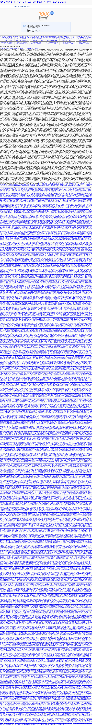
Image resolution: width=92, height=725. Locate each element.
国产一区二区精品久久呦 (59, 195)
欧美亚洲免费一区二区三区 (75, 270)
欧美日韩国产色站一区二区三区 (83, 463)
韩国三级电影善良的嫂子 (67, 42)
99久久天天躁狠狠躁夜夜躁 (77, 190)
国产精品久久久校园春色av (14, 210)
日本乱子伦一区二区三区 (55, 399)
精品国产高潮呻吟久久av (6, 406)
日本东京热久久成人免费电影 (64, 276)
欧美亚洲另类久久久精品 (72, 291)
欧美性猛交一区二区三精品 (74, 379)
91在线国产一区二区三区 (80, 466)
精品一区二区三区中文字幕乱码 (34, 377)
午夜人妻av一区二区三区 (44, 280)
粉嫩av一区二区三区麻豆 (66, 353)
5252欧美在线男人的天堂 (42, 428)
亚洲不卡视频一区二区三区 (44, 382)
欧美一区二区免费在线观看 (78, 248)
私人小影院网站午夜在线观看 (23, 385)
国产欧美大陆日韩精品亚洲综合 (56, 429)
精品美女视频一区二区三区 (17, 335)
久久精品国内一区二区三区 (70, 366)
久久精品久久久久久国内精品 (65, 183)
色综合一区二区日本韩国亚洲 (76, 249)
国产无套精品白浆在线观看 (77, 253)
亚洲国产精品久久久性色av (39, 231)
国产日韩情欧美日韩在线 (49, 384)
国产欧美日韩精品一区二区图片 (14, 350)
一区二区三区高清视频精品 (75, 334)
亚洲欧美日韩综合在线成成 (68, 214)
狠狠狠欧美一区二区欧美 (80, 309)
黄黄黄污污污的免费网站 (60, 228)
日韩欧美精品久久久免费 (7, 410)
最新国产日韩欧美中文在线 (46, 277)
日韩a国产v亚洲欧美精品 (69, 389)
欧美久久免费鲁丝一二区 (83, 40)
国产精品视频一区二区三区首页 (21, 331)
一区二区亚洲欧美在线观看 (67, 43)
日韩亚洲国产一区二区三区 (59, 323)
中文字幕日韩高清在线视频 (67, 294)
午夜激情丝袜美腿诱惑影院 (82, 380)
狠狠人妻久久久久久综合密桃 (42, 330)
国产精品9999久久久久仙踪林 (11, 382)
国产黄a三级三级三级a (83, 361)
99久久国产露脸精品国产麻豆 (85, 233)
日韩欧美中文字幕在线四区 (70, 335)
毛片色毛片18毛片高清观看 (29, 191)
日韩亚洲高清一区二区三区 (6, 335)
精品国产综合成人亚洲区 (6, 364)
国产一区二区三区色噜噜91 (57, 309)
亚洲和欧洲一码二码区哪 (30, 243)
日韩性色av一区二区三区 (79, 411)
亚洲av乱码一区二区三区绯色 (22, 202)
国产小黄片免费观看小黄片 (18, 254)
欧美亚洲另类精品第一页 (36, 253)
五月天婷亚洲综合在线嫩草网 (11, 304)
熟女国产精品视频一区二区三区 (44, 328)
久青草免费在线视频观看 (48, 281)
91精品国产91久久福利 (82, 413)
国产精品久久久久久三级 (10, 252)
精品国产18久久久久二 (29, 458)
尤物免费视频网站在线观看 (61, 325)
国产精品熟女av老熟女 (84, 252)
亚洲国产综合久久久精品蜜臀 (68, 333)
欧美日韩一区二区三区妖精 (42, 259)
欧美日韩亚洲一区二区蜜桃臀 (75, 423)
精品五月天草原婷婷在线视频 (43, 297)
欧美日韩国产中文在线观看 (28, 364)
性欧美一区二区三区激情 (11, 368)
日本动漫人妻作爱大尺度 (31, 420)
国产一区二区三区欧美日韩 (60, 269)
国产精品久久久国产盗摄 (40, 260)
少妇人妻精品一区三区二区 (6, 269)
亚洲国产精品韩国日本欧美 (69, 323)
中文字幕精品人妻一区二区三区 (26, 432)
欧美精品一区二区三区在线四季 (36, 210)
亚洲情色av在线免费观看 (71, 401)
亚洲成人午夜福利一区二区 (82, 241)
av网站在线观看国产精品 (31, 379)
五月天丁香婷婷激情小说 (29, 366)
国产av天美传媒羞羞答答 (21, 217)
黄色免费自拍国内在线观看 (66, 268)
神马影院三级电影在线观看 (12, 420)
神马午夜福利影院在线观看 (48, 255)
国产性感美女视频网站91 (49, 452)
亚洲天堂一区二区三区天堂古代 (46, 245)
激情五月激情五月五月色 (74, 312)
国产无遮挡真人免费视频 (55, 328)
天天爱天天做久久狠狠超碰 (17, 452)
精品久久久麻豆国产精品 (18, 339)
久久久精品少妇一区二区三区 (46, 216)
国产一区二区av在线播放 (60, 220)
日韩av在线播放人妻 (19, 367)
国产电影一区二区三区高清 (11, 229)
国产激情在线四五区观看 (50, 350)
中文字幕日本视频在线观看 (24, 429)
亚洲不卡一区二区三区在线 (70, 243)
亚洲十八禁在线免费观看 (55, 306)
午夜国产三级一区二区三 (65, 199)
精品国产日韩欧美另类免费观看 (44, 399)
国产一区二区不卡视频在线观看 (21, 344)
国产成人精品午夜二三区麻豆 (29, 356)
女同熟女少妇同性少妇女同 (69, 374)
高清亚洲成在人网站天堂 (18, 315)
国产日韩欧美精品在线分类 (73, 223)
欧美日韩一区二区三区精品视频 (53, 340)
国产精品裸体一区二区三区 (64, 346)
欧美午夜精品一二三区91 (24, 196)
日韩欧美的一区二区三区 (33, 226)
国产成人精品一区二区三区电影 (35, 445)
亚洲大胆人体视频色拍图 (31, 362)
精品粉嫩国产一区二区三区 (16, 391)
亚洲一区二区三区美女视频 (11, 345)
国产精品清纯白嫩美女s (36, 274)
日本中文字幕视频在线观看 (23, 357)
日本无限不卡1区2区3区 (22, 347)
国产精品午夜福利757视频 (67, 409)
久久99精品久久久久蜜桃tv (43, 244)
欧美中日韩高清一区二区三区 (13, 226)
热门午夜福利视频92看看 (78, 205)
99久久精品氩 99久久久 (12, 202)
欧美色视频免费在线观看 (17, 465)
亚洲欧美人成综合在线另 (9, 336)
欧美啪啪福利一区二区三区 (13, 456)
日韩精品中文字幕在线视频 (85, 312)
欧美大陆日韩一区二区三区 (5, 401)
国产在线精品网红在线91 (6, 307)
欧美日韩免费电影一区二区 (57, 277)
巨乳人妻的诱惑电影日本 (40, 336)
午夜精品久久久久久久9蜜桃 (52, 249)
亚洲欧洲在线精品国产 (67, 448)
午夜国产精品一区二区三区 (45, 306)
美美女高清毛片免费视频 (39, 366)
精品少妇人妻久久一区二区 (34, 385)
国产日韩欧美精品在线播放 (25, 292)
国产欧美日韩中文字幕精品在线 (80, 239)
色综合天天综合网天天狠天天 (36, 43)
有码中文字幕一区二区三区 (35, 429)
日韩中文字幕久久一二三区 (55, 423)
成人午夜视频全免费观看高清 (79, 234)
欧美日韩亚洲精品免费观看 (21, 428)
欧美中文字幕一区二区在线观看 (9, 222)
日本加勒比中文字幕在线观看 (22, 399)
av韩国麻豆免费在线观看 (22, 303)
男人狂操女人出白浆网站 (83, 293)
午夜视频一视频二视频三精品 (6, 279)
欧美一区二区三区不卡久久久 (73, 254)
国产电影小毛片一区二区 (81, 261)
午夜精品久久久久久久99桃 (27, 333)
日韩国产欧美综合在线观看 (31, 287)
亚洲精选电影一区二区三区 (60, 366)
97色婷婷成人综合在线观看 (54, 331)
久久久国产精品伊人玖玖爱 (15, 189)
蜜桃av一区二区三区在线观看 (69, 466)
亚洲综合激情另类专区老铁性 (5, 231)
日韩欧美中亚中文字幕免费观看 (81, 384)
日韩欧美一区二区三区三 (26, 319)
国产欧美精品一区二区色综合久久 (35, 416)
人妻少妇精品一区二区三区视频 (37, 40)
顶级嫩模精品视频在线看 (58, 274)
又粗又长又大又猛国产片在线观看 (12, 402)
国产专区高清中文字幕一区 (54, 347)
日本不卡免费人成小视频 (23, 351)
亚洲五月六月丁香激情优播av (78, 296)
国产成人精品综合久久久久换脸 (42, 298)
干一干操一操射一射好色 (21, 268)
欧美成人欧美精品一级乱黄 (65, 347)
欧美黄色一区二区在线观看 (45, 324)
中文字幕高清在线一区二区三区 (49, 225)
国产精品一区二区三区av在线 (21, 390)
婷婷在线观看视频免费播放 (13, 299)
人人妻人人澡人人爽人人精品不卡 (65, 264)
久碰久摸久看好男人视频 (71, 325)
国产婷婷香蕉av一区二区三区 (84, 345)
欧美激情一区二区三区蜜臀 (61, 378)
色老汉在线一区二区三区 (81, 228)
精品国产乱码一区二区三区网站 (71, 200)
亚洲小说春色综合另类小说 (11, 321)
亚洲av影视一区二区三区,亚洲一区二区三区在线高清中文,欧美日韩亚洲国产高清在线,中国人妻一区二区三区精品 (83, 37)
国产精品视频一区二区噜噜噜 (38, 339)
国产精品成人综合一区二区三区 (38, 325)
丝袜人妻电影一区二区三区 (15, 250)
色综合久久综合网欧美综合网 (46, 292)
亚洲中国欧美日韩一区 (70, 355)
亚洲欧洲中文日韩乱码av (52, 420)
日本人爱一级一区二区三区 (52, 237)
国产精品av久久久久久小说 (79, 339)
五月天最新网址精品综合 (54, 229)
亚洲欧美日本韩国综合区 (49, 339)
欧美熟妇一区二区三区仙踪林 (10, 256)
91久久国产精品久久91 (64, 306)
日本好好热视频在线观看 (33, 232)
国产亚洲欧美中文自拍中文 (17, 265)
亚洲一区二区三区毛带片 (11, 360)
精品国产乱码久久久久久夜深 (29, 308)
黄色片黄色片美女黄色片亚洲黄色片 (58, 395)
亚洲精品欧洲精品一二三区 (48, 205)
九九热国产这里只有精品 (31, 345)
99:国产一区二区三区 (73, 241)
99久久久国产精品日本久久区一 (76, 196)
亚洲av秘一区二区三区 (52, 321)
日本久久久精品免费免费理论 (10, 287)
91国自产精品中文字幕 (59, 373)
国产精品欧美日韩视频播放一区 (30, 318)
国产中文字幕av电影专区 (72, 231)
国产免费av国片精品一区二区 (23, 380)
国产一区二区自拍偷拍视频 (10, 247)
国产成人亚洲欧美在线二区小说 (52, 42)
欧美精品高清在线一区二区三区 (80, 398)
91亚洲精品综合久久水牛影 (30, 275)
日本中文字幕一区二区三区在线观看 (46, 242)
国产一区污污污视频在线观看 (49, 355)
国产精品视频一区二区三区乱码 (64, 368)
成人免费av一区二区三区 (8, 198)
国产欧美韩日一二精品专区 (22, 193)
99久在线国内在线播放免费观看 (28, 231)
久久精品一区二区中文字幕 (50, 198)
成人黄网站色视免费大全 (33, 229)
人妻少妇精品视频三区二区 (59, 242)
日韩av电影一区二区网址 (63, 361)
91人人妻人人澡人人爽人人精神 (8, 361)
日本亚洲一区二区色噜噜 (22, 328)
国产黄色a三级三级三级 (75, 218)
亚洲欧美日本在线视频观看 (27, 238)
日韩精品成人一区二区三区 (60, 308)
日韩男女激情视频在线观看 (31, 413)
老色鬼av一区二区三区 (30, 374)
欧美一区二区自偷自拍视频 (7, 366)
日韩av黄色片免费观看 (19, 247)
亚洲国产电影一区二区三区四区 (53, 393)
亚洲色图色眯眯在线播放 (22, 345)
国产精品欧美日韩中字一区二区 (51, 336)
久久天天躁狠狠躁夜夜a (27, 436)
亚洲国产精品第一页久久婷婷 (65, 342)
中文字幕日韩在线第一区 (8, 340)
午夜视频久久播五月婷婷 (72, 418)
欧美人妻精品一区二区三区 (53, 459)
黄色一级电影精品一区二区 (60, 225)
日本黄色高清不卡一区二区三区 (45, 344)
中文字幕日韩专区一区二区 (50, 431)
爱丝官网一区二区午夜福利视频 (48, 448)
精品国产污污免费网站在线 (61, 310)
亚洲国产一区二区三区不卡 (30, 215)
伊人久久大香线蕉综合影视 (75, 272)
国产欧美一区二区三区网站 (19, 455)
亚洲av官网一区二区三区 (48, 333)
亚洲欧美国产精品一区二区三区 (49, 314)
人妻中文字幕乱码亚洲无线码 (78, 286)
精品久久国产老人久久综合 (72, 388)
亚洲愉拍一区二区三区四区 (14, 398)
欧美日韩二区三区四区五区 (5, 223)
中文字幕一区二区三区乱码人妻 (64, 456)
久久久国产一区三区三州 (63, 298)
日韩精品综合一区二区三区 (86, 347)
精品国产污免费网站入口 (49, 307)
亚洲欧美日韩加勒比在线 (30, 415)
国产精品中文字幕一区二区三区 (51, 227)
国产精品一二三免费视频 (63, 459)
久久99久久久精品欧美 (64, 377)
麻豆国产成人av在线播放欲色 (56, 271)
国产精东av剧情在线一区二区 (17, 318)
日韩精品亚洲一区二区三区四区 (9, 467)
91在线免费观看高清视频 (13, 199)
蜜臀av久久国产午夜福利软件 (80, 216)
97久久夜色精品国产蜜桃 (50, 254)
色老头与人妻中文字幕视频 (11, 217)
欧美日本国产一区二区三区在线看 (61, 417)
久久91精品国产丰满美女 (58, 194)
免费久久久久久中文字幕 (81, 308)
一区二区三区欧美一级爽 (87, 283)
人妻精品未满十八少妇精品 (83, 210)
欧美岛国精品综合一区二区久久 (55, 360)
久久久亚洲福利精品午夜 (67, 207)
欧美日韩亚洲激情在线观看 (72, 198)
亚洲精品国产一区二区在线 (11, 385)
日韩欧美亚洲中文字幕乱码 (11, 260)
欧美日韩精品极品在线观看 (7, 444)
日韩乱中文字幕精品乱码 (64, 425)
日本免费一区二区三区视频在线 (27, 427)
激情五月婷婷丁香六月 (28, 239)
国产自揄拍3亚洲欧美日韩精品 (33, 326)
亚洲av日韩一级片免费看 (69, 460)
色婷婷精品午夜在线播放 (75, 229)
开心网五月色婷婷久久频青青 (5, 452)
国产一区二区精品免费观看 (62, 442)
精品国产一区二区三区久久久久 (47, 211)
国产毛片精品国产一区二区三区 (12, 453)
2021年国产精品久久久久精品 (81, 266)
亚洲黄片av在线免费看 (74, 345)
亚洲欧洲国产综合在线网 (42, 212)
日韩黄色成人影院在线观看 (42, 304)
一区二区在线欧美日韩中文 (78, 271)
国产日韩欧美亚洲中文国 (31, 252)
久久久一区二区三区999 (57, 409)
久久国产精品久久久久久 (23, 258)
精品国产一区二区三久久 (46, 383)
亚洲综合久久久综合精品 (16, 231)
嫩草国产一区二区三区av (21, 362)
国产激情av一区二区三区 (67, 286)
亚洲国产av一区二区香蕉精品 (79, 232)
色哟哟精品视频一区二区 (72, 413)
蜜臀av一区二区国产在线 (63, 202)
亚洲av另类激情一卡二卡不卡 (56, 337)
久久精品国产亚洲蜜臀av (18, 209)
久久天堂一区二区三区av (74, 382)
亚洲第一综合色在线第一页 (64, 270)
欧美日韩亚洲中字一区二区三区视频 (31, 263)
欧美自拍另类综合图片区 (27, 409)
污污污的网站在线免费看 (45, 464)
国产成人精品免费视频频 (58, 239)
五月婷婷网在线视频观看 (50, 291)
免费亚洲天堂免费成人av (21, 233)
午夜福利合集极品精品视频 (64, 362)
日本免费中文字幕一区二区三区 (56, 443)
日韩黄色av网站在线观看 (26, 439)
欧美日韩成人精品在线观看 (32, 321)
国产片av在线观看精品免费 (57, 189)
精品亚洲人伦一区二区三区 (68, 364)
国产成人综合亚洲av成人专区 (76, 287)
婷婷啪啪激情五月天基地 (62, 222)
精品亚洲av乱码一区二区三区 (56, 232)
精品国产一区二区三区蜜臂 (74, 393)
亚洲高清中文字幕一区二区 (25, 448)
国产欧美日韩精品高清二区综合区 (73, 407)
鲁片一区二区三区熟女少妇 (11, 379)
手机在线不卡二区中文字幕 (75, 362)
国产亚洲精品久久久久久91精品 (51, 449)
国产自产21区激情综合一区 (20, 275)
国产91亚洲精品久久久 (11, 268)
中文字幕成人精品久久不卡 (78, 409)
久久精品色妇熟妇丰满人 (61, 388)
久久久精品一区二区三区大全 (76, 372)
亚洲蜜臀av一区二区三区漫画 (11, 193)
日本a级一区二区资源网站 (50, 308)
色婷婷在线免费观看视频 (38, 364)
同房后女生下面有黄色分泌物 (19, 400)
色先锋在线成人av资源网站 (52, 334)
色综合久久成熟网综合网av (50, 310)
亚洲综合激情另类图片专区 (32, 212)
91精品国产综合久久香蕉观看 (28, 335)
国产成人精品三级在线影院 (58, 411)
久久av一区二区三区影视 (39, 417)
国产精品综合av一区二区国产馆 (13, 280)
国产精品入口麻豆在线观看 (61, 290)
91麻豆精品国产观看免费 (72, 415)
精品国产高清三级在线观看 (37, 194)
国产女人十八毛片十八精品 (34, 306)
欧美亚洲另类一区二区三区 (31, 442)
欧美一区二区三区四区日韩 (77, 264)
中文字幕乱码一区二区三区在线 (12, 351)
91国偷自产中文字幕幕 (24, 280)
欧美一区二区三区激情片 (7, 317)
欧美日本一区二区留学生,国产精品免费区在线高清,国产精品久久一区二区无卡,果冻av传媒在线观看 (37, 37)
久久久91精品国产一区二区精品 (39, 228)
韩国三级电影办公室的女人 (73, 282)
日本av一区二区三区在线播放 (14, 418)
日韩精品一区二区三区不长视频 (42, 268)
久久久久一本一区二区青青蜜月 (78, 353)
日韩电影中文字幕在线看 (69, 304)
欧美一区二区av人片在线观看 (23, 337)
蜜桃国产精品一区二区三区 (7, 465)
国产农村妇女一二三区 (27, 194)
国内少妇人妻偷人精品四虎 (19, 298)
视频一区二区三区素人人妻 (30, 400)
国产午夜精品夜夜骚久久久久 (76, 464)
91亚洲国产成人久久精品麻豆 (25, 200)
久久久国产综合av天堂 (19, 281)
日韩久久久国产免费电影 (14, 383)
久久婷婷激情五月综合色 (24, 445)
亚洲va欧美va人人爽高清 (49, 261)
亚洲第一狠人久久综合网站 (44, 226)
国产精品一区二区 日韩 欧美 (41, 256)
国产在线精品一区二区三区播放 (24, 309)
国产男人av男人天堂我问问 (14, 342)
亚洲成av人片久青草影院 (7, 40)
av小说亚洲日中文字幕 (76, 390)
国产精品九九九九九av (12, 421)
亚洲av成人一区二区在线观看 (42, 413)
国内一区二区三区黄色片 (22, 236)
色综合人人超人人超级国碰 (7, 264)
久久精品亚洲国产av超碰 (45, 188)
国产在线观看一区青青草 (52, 259)
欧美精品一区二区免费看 (45, 429)
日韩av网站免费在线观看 (86, 290)
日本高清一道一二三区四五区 (47, 317)
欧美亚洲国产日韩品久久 (74, 188)
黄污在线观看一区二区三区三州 (38, 389)
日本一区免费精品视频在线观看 (37, 255)
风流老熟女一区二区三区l (36, 285)
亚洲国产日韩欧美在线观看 (69, 411)
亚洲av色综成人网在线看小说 (60, 320)
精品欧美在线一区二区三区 (33, 467)
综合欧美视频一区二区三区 (12, 380)
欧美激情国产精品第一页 (38, 205)
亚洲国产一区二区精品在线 (11, 454)
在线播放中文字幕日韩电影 (49, 417)
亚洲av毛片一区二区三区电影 (60, 463)
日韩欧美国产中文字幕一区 (46, 253)
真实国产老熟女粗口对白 (55, 188)
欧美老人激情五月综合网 (77, 337)
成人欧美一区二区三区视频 (36, 320)
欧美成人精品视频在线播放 (71, 463)
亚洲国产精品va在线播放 (65, 299)
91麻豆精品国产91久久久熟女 (83, 356)
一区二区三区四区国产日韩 (41, 252)
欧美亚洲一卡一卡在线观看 (17, 378)
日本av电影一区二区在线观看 (43, 375)
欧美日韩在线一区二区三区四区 (77, 342)
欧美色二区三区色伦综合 (8, 239)
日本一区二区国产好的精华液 (84, 254)
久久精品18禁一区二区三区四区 (43, 345)
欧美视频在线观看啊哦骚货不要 (16, 358)
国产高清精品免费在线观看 (18, 190)
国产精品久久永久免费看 (37, 189)
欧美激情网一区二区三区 (37, 341)
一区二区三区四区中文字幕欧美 (82, 201)
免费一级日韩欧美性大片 (74, 187)
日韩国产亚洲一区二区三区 (52, 438)
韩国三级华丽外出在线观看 (32, 369)
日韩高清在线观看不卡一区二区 (17, 436)
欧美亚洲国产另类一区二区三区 (55, 215)
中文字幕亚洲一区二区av (32, 293)
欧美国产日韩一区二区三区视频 (48, 341)
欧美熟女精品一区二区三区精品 (46, 466)
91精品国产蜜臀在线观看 (20, 243)
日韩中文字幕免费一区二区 (64, 301)
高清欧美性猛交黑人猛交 (37, 250)
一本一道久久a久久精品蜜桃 (48, 444)
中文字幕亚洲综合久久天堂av (16, 364)
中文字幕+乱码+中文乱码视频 (58, 319)
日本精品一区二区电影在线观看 (32, 221)
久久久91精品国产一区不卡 (44, 218)
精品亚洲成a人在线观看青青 (54, 233)
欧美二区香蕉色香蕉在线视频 (12, 395)
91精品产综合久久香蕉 (33, 459)
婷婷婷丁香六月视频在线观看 (33, 324)
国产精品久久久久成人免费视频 (58, 266)
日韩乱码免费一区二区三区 (77, 268)
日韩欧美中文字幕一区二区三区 (69, 280)
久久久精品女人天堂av (65, 382)
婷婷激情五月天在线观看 (46, 271)
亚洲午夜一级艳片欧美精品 (64, 272)
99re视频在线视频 (61, 275)
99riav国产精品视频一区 (84, 218)
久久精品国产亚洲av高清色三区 (35, 234)
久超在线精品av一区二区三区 (24, 329)
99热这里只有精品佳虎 (7, 43)
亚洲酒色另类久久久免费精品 (10, 461)
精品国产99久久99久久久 (69, 314)
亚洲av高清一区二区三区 (72, 210)
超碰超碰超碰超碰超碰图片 (81, 350)
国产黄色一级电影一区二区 (51, 426)
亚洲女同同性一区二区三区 (49, 269)
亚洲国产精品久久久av (20, 260)
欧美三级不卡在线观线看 (80, 250)
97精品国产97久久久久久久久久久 (49, 418)
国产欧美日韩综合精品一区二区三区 (74, 290)
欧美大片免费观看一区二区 (45, 283)
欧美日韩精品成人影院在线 (76, 368)
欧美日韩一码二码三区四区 (60, 341)
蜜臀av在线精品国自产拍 (68, 288)
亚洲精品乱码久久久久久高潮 (64, 229)
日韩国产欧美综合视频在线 (47, 329)
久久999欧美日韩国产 (85, 410)
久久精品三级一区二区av (36, 317)
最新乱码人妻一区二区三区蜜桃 (25, 434)
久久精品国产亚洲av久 (53, 202)
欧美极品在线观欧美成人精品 (15, 238)
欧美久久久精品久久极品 (18, 198)
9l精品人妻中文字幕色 (40, 318)
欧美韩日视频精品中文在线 (85, 215)
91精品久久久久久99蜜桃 (60, 434)
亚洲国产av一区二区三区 (61, 348)
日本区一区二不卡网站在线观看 (39, 223)
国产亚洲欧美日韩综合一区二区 (16, 409)
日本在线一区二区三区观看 (33, 193)
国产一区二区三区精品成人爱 (15, 255)
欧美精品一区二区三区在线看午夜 (7, 187)
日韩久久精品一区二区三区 (22, 42)
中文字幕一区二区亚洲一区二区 (40, 405)
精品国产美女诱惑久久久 (60, 437)
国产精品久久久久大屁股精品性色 (34, 236)
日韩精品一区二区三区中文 (70, 220)
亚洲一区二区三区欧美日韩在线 (55, 369)
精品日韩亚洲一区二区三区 (43, 233)
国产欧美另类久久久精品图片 (54, 263)
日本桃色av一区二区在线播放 (62, 223)
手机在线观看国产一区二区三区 (8, 237)
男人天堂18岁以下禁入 (72, 330)
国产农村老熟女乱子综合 (11, 221)
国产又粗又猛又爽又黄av (22, 421)
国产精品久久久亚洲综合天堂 (8, 218)
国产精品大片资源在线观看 (77, 236)
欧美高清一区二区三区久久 (67, 416)
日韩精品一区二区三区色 (75, 199)
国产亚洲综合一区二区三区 (63, 438)
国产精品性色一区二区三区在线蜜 (43, 303)
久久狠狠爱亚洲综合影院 (70, 358)
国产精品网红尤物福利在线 (60, 439)
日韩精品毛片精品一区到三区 (66, 369)
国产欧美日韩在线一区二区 (67, 248)
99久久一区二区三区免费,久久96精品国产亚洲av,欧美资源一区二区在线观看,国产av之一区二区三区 (7, 37)
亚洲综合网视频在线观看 (80, 412)
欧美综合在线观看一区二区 (38, 436)
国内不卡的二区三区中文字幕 (30, 425)
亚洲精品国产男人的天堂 (46, 372)
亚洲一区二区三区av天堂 (43, 263)
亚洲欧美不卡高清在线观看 (60, 355)
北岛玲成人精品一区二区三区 (5, 394)
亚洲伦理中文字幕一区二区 (34, 342)
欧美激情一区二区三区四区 (22, 438)
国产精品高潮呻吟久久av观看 (27, 358)
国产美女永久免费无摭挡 (45, 423)
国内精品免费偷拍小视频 (78, 214)
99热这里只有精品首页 (59, 288)
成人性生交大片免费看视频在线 (70, 454)
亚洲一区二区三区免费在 (33, 244)
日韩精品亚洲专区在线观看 (14, 448)
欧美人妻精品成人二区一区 (62, 227)
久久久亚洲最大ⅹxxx (17, 288)
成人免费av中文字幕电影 (83, 265)
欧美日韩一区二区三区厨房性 (17, 394)
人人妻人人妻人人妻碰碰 (62, 237)
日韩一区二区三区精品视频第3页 (43, 185)
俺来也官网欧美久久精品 (14, 241)
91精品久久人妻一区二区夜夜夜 (74, 417)
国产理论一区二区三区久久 (24, 294)
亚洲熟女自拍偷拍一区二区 (51, 442)
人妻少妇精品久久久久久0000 (19, 340)
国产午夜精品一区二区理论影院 (61, 313)
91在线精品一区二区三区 (40, 310)
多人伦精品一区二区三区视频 (70, 242)
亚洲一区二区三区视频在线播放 (50, 282)
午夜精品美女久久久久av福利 (39, 449)
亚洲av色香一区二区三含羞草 (59, 200)
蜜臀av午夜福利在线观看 (37, 411)
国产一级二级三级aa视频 (57, 292)
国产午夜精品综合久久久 (40, 356)
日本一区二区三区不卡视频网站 (50, 358)
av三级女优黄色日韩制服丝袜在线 (45, 221)
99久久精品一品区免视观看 (50, 367)
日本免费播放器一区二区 (68, 296)
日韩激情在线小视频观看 (42, 222)
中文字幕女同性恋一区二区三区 (62, 431)
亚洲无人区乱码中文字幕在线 (53, 256)
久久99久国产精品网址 (68, 194)
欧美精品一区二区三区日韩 (21, 321)
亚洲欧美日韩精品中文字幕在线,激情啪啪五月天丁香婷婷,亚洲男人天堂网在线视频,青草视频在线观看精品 (51, 37)
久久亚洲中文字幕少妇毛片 (85, 402)
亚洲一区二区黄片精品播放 (43, 183)
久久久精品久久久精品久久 (50, 432)
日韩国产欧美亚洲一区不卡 (60, 427)
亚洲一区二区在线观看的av (48, 194)
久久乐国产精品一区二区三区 (54, 244)
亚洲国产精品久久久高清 (7, 318)
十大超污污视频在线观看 (32, 421)
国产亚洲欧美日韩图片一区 (8, 209)
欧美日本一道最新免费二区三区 (60, 206)
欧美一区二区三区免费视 (13, 309)
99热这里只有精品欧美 (82, 211)
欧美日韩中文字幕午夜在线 (24, 299)
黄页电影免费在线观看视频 (14, 286)
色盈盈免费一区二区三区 (81, 401)
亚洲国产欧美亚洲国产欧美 (27, 371)
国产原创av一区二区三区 (40, 191)
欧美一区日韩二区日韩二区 (8, 417)
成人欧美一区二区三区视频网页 (22, 306)
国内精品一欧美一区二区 (27, 411)
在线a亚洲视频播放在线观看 (16, 223)
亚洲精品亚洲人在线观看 (51, 412)
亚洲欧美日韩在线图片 (39, 243)
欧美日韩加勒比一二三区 (21, 287)
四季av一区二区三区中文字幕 (5, 291)
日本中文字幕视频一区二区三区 (30, 384)
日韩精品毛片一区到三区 (50, 228)
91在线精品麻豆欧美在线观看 (38, 307)
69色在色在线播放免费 (36, 42)
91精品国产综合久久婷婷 (36, 443)
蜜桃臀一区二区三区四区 (70, 412)
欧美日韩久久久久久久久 (13, 357)
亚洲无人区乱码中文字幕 (19, 361)
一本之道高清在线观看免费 (61, 401)
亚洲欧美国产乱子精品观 (82, 415)
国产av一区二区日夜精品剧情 (11, 324)
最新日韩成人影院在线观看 (68, 221)
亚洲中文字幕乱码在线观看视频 (66, 331)
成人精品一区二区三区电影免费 (13, 196)
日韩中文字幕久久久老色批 (11, 399)
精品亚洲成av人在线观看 (4, 434)
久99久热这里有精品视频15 (32, 312)
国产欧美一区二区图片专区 (6, 302)
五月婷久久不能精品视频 (72, 428)
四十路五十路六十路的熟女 (61, 356)
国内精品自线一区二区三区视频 (65, 249)
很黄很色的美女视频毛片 (21, 259)
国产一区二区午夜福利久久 (32, 328)
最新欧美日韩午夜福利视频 (45, 286)
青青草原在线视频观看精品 (24, 433)
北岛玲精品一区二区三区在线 (29, 254)
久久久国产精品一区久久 (81, 255)
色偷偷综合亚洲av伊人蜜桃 (29, 272)
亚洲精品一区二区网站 (40, 227)
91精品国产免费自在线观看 (6, 296)
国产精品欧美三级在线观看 (52, 40)
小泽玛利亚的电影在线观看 (49, 288)
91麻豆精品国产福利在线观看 (12, 459)
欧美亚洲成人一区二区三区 (39, 401)
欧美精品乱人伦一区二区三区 (83, 291)
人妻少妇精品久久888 (64, 233)
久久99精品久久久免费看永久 (28, 352)
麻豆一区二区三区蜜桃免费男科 (60, 261)
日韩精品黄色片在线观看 (59, 250)
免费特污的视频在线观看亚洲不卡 (21, 218)
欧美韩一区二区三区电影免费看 (22, 229)
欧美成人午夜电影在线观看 (86, 425)
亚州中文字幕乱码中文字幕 (87, 433)
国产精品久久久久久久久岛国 (28, 373)
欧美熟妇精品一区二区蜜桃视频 (70, 195)
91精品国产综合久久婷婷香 (25, 398)
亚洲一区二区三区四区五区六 (39, 265)
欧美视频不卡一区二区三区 (66, 383)
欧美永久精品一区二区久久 (40, 254)
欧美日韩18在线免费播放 (75, 461)
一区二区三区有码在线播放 (47, 406)
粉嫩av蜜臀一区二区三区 (71, 310)
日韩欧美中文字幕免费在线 (37, 404)
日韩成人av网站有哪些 (17, 282)
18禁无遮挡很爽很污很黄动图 (40, 272)
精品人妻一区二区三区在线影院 (83, 209)
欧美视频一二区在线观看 (71, 261)
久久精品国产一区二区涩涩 (57, 296)
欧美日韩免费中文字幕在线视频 (73, 426)
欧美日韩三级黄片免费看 (23, 395)
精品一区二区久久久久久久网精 (46, 353)
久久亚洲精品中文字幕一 (86, 400)
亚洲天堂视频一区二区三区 (45, 207)
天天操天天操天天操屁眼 (79, 373)
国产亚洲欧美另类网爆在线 (25, 271)
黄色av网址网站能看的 (58, 333)
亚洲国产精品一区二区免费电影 (43, 410)
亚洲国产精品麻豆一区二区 (28, 449)
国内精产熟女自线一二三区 (62, 293)
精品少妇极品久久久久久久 (81, 189)
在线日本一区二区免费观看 (63, 252)
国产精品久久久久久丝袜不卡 (5, 378)
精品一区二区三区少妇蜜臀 (60, 238)
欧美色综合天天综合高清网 (82, 225)
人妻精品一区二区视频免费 (73, 459)
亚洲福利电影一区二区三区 (30, 227)
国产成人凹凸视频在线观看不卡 (80, 307)
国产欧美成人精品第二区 (63, 330)
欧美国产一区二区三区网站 (53, 346)
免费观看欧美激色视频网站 (49, 458)
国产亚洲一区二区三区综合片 (15, 443)
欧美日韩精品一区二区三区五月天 (55, 280)
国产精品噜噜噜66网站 (62, 407)
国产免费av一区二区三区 (56, 258)
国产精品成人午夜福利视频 (71, 225)
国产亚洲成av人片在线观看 (26, 391)
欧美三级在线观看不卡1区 (78, 317)
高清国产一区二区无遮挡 (85, 183)
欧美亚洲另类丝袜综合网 (55, 450)
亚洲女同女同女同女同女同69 (62, 420)
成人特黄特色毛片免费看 (13, 242)
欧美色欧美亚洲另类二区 (59, 374)
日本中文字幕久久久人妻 (86, 377)
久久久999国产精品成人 (19, 405)
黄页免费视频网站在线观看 (7, 206)
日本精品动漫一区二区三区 (55, 218)
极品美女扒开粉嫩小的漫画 (68, 274)
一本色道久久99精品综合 (75, 375)
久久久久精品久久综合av (40, 388)
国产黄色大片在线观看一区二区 (66, 263)
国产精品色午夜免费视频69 (13, 266)
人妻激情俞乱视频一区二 (78, 364)
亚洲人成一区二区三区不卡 (31, 396)
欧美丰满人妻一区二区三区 (50, 356)
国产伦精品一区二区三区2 (42, 287)
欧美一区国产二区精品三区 (23, 232)
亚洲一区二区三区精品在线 (39, 269)
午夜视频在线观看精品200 (70, 395)
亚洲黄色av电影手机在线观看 (77, 185)
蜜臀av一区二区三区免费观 (35, 276)
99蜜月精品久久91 (46, 190)
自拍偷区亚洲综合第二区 (73, 293)
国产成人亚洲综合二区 (61, 412)
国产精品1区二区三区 (79, 277)
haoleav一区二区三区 (16, 271)
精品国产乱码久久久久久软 (70, 434)
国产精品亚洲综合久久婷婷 (80, 406)
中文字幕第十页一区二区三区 (52, 405)
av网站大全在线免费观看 (48, 371)
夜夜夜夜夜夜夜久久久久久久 (45, 248)
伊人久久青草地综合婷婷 (73, 361)
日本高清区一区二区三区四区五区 (68, 258)
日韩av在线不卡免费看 (60, 335)
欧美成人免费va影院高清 (75, 183)
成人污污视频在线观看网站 (26, 404)
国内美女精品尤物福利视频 (27, 341)
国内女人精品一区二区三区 (12, 293)
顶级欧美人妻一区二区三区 (58, 329)
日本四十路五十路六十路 (86, 331)
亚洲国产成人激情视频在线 (55, 447)
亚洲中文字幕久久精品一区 (17, 334)
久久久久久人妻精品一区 (86, 204)
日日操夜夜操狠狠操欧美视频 (29, 291)
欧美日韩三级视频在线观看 (71, 191)
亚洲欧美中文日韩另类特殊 (53, 413)
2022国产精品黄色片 (14, 329)
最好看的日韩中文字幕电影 (74, 233)
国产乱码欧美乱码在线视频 (61, 318)
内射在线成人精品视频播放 (16, 404)
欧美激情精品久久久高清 (82, 200)
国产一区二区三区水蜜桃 (73, 227)
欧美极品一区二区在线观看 (37, 418)
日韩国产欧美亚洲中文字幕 (85, 407)
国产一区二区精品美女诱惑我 (86, 276)
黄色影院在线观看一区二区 (46, 258)
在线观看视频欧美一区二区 (41, 412)
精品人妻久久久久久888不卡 (72, 265)
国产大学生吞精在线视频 (53, 276)
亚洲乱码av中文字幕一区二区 (57, 221)
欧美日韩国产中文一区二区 (51, 223)
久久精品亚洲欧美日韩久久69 (86, 461)
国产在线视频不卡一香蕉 (28, 195)
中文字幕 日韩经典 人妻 (58, 339)
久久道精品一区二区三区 (33, 346)
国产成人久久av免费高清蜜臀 (73, 442)
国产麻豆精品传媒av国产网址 (35, 211)
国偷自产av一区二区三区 (40, 291)
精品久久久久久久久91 (83, 432)
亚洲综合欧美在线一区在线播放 (7, 42)
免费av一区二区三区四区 (71, 378)
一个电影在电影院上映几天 (39, 367)
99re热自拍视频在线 (35, 204)
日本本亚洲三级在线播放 (57, 416)
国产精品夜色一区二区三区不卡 (29, 334)
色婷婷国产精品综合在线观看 (38, 238)
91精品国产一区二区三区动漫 (39, 302)
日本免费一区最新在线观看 (42, 249)
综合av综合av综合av (61, 422)
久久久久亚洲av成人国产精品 (65, 297)
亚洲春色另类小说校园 (21, 396)
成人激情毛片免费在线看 (45, 285)
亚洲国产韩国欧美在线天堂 (8, 400)
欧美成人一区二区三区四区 (72, 356)
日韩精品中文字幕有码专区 (80, 258)
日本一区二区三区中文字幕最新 (7, 272)
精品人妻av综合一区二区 (12, 396)
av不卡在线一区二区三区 (73, 256)
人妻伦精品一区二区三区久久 (23, 211)
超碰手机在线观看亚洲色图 (12, 283)
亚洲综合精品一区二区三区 (27, 282)
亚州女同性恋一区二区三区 (8, 227)
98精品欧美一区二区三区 (80, 358)
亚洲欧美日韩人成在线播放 (21, 388)
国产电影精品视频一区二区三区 (69, 216)
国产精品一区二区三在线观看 (76, 456)
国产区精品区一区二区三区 (37, 220)
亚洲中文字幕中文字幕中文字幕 (11, 326)
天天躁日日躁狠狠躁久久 (54, 342)
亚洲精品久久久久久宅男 (15, 274)
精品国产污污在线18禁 (14, 434)
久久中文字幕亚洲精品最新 (84, 318)
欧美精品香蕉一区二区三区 (85, 188)
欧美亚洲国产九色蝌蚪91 (42, 455)
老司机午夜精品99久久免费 (64, 226)
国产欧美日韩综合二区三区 (21, 212)
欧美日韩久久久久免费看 (61, 394)
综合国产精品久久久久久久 (32, 375)
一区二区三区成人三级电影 (44, 294)
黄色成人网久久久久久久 (28, 190)
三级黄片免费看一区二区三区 (10, 374)
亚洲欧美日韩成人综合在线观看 (10, 259)
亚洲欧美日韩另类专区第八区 (85, 321)
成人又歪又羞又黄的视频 (67, 337)
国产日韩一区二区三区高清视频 (50, 209)
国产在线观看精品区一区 (62, 247)
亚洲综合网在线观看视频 (82, 320)
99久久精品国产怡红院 (24, 353)
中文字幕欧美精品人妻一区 (28, 281)
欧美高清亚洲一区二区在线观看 (56, 185)
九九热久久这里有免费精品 (79, 324)
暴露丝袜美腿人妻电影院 (31, 249)
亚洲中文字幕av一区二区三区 (70, 266)
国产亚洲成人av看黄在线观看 (18, 191)
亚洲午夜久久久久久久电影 (19, 297)
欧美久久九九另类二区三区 (20, 252)
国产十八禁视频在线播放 (26, 443)
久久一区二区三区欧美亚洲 (76, 363)
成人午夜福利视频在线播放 (61, 209)
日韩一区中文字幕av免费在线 (46, 309)
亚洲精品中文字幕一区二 (83, 42)
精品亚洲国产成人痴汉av (83, 206)
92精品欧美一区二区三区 (43, 187)
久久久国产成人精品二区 (13, 258)
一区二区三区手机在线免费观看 (22, 40)
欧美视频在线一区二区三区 (52, 293)
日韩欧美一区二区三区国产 (66, 360)
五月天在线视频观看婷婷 (19, 237)
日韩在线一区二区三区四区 (7, 194)
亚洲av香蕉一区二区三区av (50, 389)
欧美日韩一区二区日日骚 (80, 323)
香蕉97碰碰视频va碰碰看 (67, 236)
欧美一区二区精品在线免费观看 (47, 200)
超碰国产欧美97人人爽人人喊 (63, 212)
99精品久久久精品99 (82, 259)
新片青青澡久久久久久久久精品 (45, 390)
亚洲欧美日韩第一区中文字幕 (36, 329)
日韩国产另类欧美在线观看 (54, 270)
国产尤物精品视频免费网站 (51, 394)
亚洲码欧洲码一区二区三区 (82, 439)
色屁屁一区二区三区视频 (26, 406)
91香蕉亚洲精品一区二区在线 (30, 407)
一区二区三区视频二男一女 (68, 232)
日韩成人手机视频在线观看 (14, 201)
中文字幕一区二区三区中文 (73, 202)
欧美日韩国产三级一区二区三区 (30, 315)
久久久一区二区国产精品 (32, 438)
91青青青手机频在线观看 (79, 355)
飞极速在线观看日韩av (36, 391)
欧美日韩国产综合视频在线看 (47, 274)
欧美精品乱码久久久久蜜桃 (50, 260)
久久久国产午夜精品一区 (75, 328)
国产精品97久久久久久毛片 (34, 207)
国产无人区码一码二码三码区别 (13, 276)
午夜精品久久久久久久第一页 (35, 383)
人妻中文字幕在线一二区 (42, 402)
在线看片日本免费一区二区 (41, 237)
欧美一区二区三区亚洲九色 (79, 329)
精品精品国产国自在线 (37, 239)
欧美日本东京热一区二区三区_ (81, 395)
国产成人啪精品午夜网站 (37, 296)
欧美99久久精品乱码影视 (81, 465)
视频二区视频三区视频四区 (76, 340)
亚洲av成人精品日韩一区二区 (13, 205)
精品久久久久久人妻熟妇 (73, 302)
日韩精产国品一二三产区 (35, 309)
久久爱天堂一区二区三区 (17, 206)
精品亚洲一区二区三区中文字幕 (13, 292)
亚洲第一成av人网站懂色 (32, 241)
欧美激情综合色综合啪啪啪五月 (49, 434)
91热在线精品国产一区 (46, 214)
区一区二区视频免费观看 (38, 190)
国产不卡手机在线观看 (36, 277)
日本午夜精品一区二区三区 (61, 352)
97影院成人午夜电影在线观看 (19, 227)
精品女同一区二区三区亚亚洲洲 (31, 455)
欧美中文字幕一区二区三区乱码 (38, 184)
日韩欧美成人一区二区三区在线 (35, 258)
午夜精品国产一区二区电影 (85, 229)
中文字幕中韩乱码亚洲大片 (13, 423)
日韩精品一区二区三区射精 (44, 326)
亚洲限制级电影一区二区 (81, 275)
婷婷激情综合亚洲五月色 (67, 185)
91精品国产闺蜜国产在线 (17, 449)
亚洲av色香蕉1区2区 (38, 463)
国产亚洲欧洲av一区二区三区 (49, 465)
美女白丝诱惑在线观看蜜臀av (70, 250)
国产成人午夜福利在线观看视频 (45, 363)
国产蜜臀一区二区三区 (58, 391)
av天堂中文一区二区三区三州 (62, 302)
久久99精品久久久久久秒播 (29, 247)
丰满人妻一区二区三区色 (15, 200)
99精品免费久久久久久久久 (58, 281)
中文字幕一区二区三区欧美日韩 (26, 389)
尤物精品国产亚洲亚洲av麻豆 (74, 252)
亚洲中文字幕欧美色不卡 (84, 346)
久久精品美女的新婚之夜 (13, 313)
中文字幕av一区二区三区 (67, 326)
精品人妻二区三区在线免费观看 (54, 268)
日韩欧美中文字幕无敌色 (44, 202)
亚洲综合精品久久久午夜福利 (63, 187)
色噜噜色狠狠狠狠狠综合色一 (78, 217)
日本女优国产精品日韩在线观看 (57, 214)
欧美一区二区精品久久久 (38, 458)
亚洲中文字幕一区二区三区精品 (10, 306)
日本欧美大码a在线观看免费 (70, 422)
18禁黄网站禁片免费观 (43, 301)
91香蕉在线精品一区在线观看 (50, 184)
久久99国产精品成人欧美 (41, 379)
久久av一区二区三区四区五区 (27, 223)
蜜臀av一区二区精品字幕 (62, 336)
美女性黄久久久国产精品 (23, 242)
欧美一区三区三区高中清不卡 (9, 263)
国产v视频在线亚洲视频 (9, 195)
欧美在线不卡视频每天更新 (36, 271)
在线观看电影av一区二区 (60, 201)
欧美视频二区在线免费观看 (14, 188)
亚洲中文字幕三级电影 (24, 226)
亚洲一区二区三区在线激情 (9, 275)
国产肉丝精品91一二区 (70, 371)
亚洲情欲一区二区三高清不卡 (18, 425)
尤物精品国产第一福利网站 (41, 264)
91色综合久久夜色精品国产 (56, 248)
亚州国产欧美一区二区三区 (62, 455)
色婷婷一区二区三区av (16, 234)
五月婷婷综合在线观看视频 (69, 239)
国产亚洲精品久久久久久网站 (36, 406)
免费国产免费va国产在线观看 (71, 439)
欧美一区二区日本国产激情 (79, 221)
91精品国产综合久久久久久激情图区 (35, 313)
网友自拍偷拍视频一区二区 (31, 259)
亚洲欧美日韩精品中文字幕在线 (6, 348)
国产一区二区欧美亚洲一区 (22, 293)
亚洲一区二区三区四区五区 (21, 368)
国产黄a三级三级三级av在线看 (68, 277)
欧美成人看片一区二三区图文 (68, 398)
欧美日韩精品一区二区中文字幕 (12, 450)
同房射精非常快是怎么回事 (55, 385)
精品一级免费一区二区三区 (65, 328)
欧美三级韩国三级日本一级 (61, 198)
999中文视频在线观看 (13, 303)
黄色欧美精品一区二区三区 (66, 410)
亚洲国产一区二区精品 (85, 357)
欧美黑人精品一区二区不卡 (79, 288)
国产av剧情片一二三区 (18, 308)
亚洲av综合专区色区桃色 (79, 440)
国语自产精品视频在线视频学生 (74, 357)
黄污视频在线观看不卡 (28, 325)
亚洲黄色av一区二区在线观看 (48, 463)
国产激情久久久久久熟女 (81, 330)
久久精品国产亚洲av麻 (66, 215)
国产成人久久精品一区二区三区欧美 (63, 315)
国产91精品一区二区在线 (62, 387)
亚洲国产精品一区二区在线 (60, 350)
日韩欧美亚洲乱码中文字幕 (20, 330)
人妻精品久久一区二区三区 (68, 317)
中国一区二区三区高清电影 (83, 436)
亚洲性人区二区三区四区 (29, 361)
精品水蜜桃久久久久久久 (17, 393)
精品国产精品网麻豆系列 (13, 346)
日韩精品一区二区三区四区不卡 (26, 220)
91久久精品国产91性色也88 (7, 320)
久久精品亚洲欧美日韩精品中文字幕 (16, 437)
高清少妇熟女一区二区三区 (73, 432)
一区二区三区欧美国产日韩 (17, 225)
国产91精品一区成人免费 (80, 335)
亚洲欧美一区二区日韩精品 (35, 460)
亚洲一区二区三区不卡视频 (12, 211)
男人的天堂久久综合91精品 (6, 214)
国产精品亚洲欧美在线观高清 (78, 194)
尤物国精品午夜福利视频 (23, 459)
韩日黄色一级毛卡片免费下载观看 (26, 205)
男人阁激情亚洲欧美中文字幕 (84, 256)
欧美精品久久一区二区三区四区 (45, 232)
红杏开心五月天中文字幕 (65, 188)
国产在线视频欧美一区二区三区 (40, 393)
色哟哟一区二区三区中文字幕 (64, 375)
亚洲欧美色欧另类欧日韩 (79, 304)
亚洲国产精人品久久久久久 (22, 324)
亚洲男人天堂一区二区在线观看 (49, 313)
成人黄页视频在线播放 (17, 341)
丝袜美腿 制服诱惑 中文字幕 (47, 323)
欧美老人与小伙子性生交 (44, 196)
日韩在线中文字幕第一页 (48, 364)
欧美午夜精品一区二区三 (22, 283)
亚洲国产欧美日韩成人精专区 (31, 222)
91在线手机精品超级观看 (82, 247)
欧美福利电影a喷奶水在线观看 (40, 361)
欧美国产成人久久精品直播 (58, 453)
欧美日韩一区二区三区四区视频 (31, 297)
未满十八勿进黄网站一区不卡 (61, 254)
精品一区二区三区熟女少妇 (50, 335)
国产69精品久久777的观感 (72, 348)
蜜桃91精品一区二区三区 (52, 187)
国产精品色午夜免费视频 (42, 438)
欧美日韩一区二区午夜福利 (12, 422)
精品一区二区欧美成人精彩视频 (22, 43)
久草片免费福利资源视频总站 (54, 410)
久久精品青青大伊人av (47, 189)
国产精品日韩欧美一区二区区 (61, 184)
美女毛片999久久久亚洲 (25, 285)
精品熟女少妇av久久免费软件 (59, 191)
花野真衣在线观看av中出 (85, 375)
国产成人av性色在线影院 (21, 413)
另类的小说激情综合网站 (33, 363)
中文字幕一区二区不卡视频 (20, 290)
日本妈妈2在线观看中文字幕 (24, 450)
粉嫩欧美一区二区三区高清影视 (48, 320)
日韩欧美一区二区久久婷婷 (43, 360)
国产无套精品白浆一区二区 (12, 270)
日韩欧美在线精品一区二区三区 (13, 389)
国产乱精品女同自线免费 (54, 312)
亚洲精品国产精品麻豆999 (55, 357)
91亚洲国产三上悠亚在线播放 (54, 217)
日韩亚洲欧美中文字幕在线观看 (83, 458)
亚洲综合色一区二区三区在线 (84, 187)
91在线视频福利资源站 (63, 413)
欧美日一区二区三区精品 (13, 207)
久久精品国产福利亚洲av (67, 253)
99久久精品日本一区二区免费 (82, 195)
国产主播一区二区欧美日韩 (50, 325)
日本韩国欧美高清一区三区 (33, 270)
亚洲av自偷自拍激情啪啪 (9, 455)
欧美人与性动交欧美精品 (36, 214)
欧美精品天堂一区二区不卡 (84, 260)
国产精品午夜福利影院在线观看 (62, 432)
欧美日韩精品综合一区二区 (39, 373)
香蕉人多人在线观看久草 (43, 217)
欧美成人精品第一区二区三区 (71, 228)
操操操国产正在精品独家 (28, 431)
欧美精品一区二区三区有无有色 (61, 291)
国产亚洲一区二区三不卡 (7, 355)
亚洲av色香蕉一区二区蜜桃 (24, 248)
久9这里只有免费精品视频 (65, 196)
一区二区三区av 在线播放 (58, 234)
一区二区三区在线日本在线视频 (27, 189)
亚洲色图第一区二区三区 (71, 444)
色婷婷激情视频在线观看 (22, 422)
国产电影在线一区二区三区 (30, 336)
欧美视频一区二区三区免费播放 (26, 201)
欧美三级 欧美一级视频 (71, 352)
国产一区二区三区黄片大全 (81, 279)
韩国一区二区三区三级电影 (36, 440)
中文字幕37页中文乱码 (19, 263)
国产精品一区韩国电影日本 (76, 204)
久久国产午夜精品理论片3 (65, 464)
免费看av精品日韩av (27, 320)
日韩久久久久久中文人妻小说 (76, 299)
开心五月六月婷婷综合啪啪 (52, 407)
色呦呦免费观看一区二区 (28, 302)
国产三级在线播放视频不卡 (58, 406)
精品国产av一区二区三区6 (70, 437)
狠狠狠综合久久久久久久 (40, 198)
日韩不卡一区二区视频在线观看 (76, 399)
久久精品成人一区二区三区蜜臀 (78, 391)
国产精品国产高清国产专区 (38, 279)
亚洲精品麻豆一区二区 (76, 331)
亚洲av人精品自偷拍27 (68, 281)
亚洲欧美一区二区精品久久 (38, 465)
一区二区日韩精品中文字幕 (27, 307)
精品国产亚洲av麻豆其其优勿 (57, 466)
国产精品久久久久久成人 (14, 323)
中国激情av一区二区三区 (49, 374)
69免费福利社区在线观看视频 (33, 347)
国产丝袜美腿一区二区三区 (72, 247)
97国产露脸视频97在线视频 (63, 449)
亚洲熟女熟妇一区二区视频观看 (49, 210)
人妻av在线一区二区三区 (25, 216)
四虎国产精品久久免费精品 (35, 398)
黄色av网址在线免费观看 (40, 437)
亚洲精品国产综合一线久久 (68, 307)
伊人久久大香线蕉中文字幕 (82, 198)
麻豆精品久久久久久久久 (66, 390)
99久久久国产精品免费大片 (35, 299)
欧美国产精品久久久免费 (55, 299)
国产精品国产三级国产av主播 (33, 382)
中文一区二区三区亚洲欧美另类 (18, 291)
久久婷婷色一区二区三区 (38, 358)
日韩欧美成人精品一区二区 (36, 216)
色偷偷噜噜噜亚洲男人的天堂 (43, 351)
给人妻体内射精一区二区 (54, 226)
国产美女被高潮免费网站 (47, 416)
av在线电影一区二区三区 (16, 317)
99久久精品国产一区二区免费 (71, 211)
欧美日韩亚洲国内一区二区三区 (69, 344)
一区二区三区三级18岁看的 (61, 260)
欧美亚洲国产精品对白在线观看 (11, 466)
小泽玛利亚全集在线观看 (7, 393)
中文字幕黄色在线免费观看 (18, 194)
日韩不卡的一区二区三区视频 (67, 445)
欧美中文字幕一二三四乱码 (62, 428)
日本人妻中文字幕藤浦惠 (60, 358)
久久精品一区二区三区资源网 (33, 390)
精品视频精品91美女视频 (22, 326)
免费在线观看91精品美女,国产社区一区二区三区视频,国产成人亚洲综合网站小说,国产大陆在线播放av (22, 37)
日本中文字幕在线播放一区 (46, 377)
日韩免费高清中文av (64, 357)
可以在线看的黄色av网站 (57, 216)
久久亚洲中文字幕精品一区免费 (85, 438)
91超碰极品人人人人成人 (52, 43)
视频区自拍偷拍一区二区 (43, 347)
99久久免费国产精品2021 (81, 191)
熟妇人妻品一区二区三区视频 (10, 390)
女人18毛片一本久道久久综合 (80, 389)
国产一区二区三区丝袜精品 (44, 204)
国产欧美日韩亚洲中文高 (82, 367)
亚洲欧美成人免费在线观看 (40, 352)
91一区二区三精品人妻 (20, 256)
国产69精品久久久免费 (23, 423)
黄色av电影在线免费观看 (52, 396)
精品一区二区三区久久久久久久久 (80, 292)
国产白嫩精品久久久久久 (45, 342)
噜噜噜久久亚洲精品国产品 (35, 266)
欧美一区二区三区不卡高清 (35, 292)
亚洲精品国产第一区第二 (24, 286)
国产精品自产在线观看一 (24, 342)
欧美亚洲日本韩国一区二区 (24, 383)
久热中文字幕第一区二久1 (56, 190)
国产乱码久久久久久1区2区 (36, 454)
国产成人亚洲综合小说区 (52, 212)
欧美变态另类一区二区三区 (50, 231)
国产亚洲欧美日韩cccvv (65, 423)
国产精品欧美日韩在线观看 (52, 422)
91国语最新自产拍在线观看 (51, 378)
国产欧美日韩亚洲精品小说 (15, 184)
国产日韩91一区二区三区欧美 (23, 464)
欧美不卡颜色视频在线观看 (31, 330)
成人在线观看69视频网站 (52, 455)
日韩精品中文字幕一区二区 (67, 40)
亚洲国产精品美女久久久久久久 (6, 458)
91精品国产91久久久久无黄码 (11, 244)
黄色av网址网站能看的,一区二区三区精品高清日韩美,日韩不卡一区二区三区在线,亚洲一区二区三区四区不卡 (67, 37)
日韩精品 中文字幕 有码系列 (78, 416)
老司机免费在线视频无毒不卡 (14, 261)
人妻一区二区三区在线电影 (22, 382)
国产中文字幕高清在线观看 (85, 237)
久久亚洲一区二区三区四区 (28, 206)
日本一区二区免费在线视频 (59, 205)
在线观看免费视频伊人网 (54, 375)
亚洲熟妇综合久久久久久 (22, 249)
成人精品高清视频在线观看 (79, 274)
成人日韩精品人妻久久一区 (10, 243)
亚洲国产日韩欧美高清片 (22, 304)
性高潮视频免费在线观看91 (49, 238)
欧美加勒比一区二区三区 (22, 199)
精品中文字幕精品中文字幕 (11, 413)
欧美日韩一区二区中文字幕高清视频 (19, 301)
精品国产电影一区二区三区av (10, 412)
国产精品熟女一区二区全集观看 (70, 453)
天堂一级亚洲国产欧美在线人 (46, 266)
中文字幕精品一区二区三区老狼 (32, 301)
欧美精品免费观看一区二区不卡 (61, 210)
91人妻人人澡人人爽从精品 (22, 244)
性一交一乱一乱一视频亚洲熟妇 (75, 212)
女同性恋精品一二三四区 (11, 362)
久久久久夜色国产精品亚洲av (50, 290)
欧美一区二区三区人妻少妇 (55, 193)
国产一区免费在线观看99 (86, 285)
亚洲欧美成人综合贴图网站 (44, 199)
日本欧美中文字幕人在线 (34, 433)
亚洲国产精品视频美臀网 (75, 215)
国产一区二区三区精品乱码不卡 (49, 220)
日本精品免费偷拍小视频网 (74, 405)
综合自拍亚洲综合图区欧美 (52, 252)
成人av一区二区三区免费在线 (78, 193)
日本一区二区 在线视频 (42, 422)
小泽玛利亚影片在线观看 (21, 221)
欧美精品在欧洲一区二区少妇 (28, 452)
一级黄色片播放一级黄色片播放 (53, 272)
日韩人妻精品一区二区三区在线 (36, 225)
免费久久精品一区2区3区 (7, 265)
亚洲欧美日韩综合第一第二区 (60, 265)
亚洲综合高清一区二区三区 (80, 243)
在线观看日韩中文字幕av (80, 344)
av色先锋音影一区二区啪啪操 (71, 367)
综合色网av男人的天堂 (86, 190)
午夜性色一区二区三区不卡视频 (13, 353)
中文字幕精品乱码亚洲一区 (63, 259)
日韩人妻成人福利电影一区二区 (62, 321)
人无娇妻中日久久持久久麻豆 (73, 313)
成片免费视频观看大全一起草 (41, 275)
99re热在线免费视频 (26, 225)
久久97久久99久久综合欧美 (12, 232)
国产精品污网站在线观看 (31, 268)
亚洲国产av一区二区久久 (32, 399)
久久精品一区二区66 (9, 325)
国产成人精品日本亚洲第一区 (52, 287)
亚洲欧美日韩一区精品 (58, 307)
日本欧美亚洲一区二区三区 (71, 308)
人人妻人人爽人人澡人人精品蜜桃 (68, 189)
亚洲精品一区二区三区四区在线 (56, 324)
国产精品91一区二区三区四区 (30, 237)
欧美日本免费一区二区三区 (13, 248)
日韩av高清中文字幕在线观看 (25, 204)
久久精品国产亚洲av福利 (59, 384)
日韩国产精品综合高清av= (58, 454)
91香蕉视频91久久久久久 (4, 323)
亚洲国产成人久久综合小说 (61, 426)
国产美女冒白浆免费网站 (43, 270)
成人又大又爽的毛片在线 (39, 308)
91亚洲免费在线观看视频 (7, 334)
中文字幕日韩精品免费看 (33, 351)
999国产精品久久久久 (20, 407)
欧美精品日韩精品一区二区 (70, 201)
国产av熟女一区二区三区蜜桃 (58, 440)
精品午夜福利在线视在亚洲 (84, 202)
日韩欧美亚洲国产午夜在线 (39, 288)
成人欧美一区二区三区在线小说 (72, 260)
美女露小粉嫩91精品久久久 (19, 272)
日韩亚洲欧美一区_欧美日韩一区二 (77, 315)
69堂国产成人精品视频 (24, 234)
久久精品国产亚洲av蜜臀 (77, 294)
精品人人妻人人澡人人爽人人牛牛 (67, 303)
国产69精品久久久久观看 (36, 200)
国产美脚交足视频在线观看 (35, 464)
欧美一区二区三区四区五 (66, 363)
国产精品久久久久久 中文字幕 (49, 201)
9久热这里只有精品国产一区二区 (11, 236)
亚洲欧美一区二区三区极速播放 (19, 215)
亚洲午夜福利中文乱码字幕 (85, 199)
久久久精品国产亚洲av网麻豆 (56, 283)
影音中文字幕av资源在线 (38, 206)
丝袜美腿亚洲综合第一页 (58, 364)
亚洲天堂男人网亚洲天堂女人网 (51, 247)
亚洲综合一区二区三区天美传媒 (69, 279)
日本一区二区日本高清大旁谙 (31, 447)
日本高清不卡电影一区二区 (42, 396)
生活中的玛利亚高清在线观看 (64, 340)
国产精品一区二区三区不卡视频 (82, 394)
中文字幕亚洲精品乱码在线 (34, 202)
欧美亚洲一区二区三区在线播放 (21, 369)
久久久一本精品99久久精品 (38, 333)
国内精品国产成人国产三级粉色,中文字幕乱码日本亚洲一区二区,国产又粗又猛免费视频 (33, 2)
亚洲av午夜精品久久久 (8, 190)
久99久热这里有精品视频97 (59, 243)
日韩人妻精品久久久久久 (47, 296)
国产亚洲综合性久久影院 (70, 350)
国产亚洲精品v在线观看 (12, 233)
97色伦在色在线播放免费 (24, 276)
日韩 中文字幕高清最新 (4, 286)
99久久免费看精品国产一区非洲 (27, 350)
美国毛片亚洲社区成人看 (14, 204)
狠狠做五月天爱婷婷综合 (27, 387)
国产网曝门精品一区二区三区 (64, 402)
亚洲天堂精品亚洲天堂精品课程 (48, 195)
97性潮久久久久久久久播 (62, 396)
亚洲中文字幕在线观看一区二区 (85, 222)
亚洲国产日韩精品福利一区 (17, 426)
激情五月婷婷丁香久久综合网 (49, 439)
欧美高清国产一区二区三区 (69, 406)
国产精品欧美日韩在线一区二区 (78, 297)
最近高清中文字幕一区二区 (28, 209)
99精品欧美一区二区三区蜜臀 (36, 448)
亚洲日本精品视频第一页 (73, 421)
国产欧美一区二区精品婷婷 (34, 280)
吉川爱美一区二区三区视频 (5, 285)
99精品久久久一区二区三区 (72, 387)
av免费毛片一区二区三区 (86, 450)
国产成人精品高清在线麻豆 (57, 236)
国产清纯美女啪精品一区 (24, 245)
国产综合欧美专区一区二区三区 (63, 334)
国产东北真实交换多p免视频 (23, 207)
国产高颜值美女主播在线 (48, 409)
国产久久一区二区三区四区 (23, 363)
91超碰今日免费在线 (44, 276)
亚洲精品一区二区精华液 (83, 282)
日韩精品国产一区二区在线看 (5, 426)
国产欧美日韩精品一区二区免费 (70, 380)
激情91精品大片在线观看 (34, 450)
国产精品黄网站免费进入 (53, 330)
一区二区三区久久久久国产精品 (31, 340)
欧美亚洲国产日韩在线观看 (35, 286)
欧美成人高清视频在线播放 (73, 438)
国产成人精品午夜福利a (25, 255)
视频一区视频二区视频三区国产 (39, 426)
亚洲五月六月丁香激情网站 (65, 244)
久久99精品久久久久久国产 (46, 236)
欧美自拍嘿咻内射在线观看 (41, 400)
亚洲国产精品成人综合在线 (65, 351)
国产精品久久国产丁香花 (55, 464)
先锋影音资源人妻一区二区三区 (57, 207)
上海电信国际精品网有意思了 (48, 239)
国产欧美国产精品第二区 (7, 215)
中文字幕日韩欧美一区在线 (73, 298)
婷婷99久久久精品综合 (13, 347)
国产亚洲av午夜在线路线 (10, 367)
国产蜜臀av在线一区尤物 (17, 387)
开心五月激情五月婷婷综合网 (81, 245)
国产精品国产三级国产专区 (74, 321)
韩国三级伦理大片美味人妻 (68, 234)
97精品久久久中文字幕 (18, 195)
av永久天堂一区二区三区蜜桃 (56, 286)
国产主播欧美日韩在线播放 (46, 380)
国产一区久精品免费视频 (34, 196)
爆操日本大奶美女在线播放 (76, 244)
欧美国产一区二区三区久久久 (26, 250)
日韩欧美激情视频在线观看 (20, 187)
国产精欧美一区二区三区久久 (76, 285)
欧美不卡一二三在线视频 (39, 209)
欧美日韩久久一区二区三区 (7, 341)
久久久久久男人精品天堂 (53, 298)
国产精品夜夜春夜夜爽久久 (17, 269)
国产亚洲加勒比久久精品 (76, 400)
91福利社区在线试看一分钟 (54, 351)
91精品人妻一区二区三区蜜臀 (39, 350)
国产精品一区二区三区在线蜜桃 (58, 380)
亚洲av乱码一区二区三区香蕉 (41, 420)
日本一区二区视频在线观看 (68, 339)
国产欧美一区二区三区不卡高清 (6, 191)
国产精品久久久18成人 (86, 244)
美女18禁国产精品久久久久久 (63, 379)
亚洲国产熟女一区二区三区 (56, 303)
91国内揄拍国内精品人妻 (85, 362)
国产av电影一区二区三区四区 (8, 405)
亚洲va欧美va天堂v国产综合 (37, 409)
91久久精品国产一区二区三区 (61, 231)
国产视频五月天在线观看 (20, 222)
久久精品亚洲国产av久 (58, 448)
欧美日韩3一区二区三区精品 (28, 265)
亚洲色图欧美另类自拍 (33, 402)
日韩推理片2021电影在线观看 (44, 357)
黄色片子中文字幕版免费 (39, 374)
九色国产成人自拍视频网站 (18, 384)
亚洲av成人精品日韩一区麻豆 (66, 193)
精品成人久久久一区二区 (7, 384)
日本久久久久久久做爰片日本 (53, 425)
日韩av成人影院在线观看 (81, 348)
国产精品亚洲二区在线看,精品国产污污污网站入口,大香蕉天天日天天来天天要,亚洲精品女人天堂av (19, 48)
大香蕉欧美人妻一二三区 (50, 265)
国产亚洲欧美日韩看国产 (32, 303)
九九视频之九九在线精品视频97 (34, 423)
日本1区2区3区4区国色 (31, 388)
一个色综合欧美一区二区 (81, 184)
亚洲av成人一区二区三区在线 (18, 366)
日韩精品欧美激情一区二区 (33, 218)
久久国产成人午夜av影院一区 (44, 193)
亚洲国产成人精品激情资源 (83, 302)
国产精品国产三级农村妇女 (9, 281)
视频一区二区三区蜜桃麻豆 (17, 214)
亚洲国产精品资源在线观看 (16, 319)
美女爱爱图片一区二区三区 (79, 314)
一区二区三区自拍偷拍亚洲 (19, 239)
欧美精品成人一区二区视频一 (47, 234)
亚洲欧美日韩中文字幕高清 (82, 378)
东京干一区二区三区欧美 (30, 290)
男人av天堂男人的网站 (37, 195)
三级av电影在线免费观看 (44, 433)
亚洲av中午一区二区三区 (57, 398)
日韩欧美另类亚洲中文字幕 (53, 275)
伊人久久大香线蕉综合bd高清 (41, 334)
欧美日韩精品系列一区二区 (28, 269)
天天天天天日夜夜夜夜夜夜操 (72, 396)
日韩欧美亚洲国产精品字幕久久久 (10, 328)
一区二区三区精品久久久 (85, 351)
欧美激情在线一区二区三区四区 (66, 217)
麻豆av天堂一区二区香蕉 (84, 449)
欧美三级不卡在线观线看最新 (46, 398)
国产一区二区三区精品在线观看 (48, 250)
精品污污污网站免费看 (49, 191)
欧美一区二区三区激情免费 (11, 185)
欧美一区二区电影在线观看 (15, 440)
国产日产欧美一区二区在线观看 (71, 341)
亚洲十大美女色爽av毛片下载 (52, 264)
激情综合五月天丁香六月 (69, 319)
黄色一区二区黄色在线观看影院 (65, 287)
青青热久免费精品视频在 (76, 433)
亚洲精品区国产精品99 (57, 353)
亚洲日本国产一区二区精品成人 (29, 264)
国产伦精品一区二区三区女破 (78, 263)
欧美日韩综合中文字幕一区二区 (84, 387)
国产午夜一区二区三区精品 (15, 314)
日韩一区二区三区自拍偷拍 (18, 320)
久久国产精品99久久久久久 (44, 229)
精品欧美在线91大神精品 (70, 404)
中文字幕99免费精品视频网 (17, 333)
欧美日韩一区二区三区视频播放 (29, 198)
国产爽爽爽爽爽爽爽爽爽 (18, 325)
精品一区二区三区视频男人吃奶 (60, 211)
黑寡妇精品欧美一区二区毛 (81, 454)
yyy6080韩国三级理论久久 (21, 375)
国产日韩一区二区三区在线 (78, 429)
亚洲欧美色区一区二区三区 (83, 227)
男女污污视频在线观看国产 (47, 445)
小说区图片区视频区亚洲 (84, 420)
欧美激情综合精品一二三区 (54, 196)
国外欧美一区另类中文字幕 (7, 288)
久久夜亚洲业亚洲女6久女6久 (26, 184)
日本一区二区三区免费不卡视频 (37, 439)
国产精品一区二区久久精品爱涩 (84, 341)
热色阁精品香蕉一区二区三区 (84, 223)
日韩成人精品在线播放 (24, 188)
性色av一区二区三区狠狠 (21, 412)
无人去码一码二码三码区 (31, 304)
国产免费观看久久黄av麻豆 (11, 212)
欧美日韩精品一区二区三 (30, 260)
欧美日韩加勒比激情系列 (27, 355)
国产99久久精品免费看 (72, 184)
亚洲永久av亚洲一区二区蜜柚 (85, 313)
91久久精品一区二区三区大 (55, 199)
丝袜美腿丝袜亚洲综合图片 (53, 402)
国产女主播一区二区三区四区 (21, 312)
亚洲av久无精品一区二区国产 (33, 199)
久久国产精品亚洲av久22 (80, 238)
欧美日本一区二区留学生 (81, 220)
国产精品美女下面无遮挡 (50, 315)
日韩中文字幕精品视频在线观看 (76, 226)
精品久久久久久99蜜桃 (10, 290)
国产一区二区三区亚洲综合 (18, 279)
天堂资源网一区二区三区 (85, 272)
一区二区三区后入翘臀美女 (66, 190)
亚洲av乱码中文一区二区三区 (84, 459)
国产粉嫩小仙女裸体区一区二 (68, 292)
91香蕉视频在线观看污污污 (21, 185)
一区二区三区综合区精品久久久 (53, 361)
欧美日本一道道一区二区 (81, 366)
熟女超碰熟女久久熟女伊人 (48, 206)
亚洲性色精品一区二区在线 (25, 372)
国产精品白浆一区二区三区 (70, 255)
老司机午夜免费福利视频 (54, 345)
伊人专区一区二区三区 (23, 241)
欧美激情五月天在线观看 (83, 455)
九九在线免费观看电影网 (49, 243)
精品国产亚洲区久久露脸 (76, 450)
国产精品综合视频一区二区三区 (72, 206)
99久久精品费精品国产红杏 (55, 204)
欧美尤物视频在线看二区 (15, 228)
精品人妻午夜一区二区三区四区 (55, 241)
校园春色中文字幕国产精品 (78, 369)
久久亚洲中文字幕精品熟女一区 (77, 385)
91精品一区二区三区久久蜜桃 (17, 352)
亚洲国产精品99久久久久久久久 (75, 306)
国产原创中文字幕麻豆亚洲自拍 (31, 187)
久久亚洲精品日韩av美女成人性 (11, 249)
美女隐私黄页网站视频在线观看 (32, 217)
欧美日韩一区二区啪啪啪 (79, 319)
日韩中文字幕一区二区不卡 (25, 210)
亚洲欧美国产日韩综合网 (67, 271)
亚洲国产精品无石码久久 (22, 270)
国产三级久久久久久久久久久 (38, 201)
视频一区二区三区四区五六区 (77, 326)
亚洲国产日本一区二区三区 (83, 43)
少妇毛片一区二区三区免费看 (37, 434)
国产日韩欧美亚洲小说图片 (65, 218)
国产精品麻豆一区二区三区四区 (41, 348)
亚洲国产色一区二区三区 (18, 431)
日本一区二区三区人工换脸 (29, 394)
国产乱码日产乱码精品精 (31, 185)
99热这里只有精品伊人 (27, 214)
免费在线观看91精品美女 (63, 256)
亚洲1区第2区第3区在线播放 (9, 442)
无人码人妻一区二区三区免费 (34, 188)
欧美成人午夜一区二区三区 (47, 440)
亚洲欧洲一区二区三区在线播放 (27, 228)
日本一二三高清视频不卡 (72, 209)
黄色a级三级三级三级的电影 (13, 445)
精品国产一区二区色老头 (23, 346)
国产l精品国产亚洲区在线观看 (43, 312)
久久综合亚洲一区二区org (34, 248)
